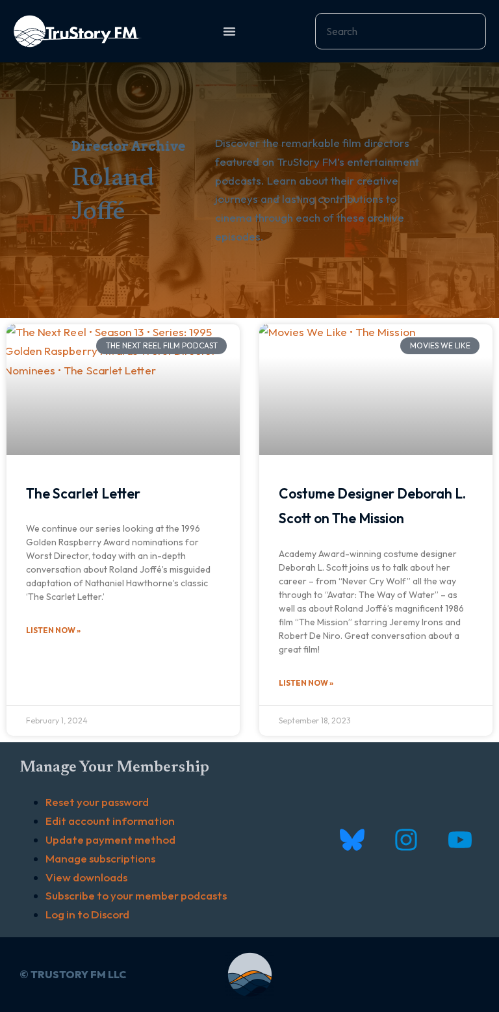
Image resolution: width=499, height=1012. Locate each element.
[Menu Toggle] (229, 31)
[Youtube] (460, 840)
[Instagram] (406, 840)
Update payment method (110, 839)
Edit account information (110, 820)
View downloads (86, 877)
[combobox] (400, 31)
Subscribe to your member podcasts (136, 895)
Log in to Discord (87, 914)
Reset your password (97, 802)
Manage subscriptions (100, 858)
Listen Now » (53, 630)
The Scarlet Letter (83, 493)
